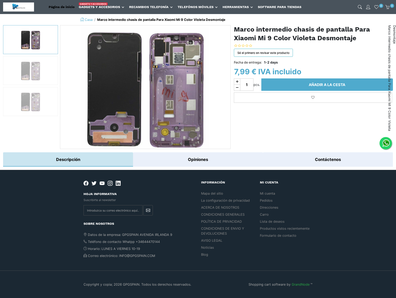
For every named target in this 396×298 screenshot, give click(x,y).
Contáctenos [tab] (328, 159)
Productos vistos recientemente (285, 228)
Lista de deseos (272, 221)
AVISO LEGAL (211, 240)
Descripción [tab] (68, 159)
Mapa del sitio (212, 193)
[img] (360, 7)
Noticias (207, 247)
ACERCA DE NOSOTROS (220, 207)
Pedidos (266, 200)
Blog (204, 254)
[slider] (246, 45)
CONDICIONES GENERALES (223, 214)
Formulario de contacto (278, 235)
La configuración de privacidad (225, 200)
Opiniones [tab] (198, 159)
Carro (264, 214)
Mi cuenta (267, 193)
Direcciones (269, 207)
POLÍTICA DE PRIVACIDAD (221, 221)
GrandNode (301, 284)
